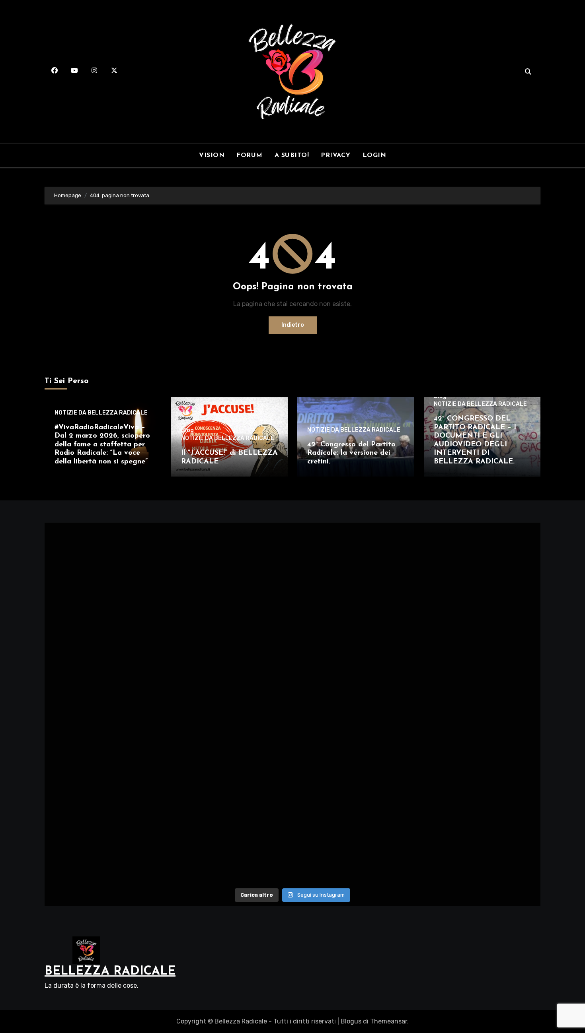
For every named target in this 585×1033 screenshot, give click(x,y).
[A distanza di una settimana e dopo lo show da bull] (479, 848)
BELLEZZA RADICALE (110, 971)
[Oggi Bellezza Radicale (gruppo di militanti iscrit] (354, 848)
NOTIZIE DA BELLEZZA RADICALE (101, 413)
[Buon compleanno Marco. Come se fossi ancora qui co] (479, 704)
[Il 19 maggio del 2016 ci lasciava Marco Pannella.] (354, 704)
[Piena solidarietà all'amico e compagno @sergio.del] (479, 776)
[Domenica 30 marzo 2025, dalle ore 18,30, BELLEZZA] (230, 776)
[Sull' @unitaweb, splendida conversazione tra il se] (105, 848)
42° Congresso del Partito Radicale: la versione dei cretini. (351, 453)
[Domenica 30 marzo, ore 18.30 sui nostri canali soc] (105, 776)
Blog (187, 430)
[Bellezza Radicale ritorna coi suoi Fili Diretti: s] (230, 848)
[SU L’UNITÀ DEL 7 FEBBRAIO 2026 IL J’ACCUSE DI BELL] (230, 633)
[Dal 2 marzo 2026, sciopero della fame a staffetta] (230, 561)
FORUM (249, 155)
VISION (211, 155)
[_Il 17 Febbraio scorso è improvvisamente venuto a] (479, 561)
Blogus (351, 1021)
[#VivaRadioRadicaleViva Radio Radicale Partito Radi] (105, 561)
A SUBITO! (292, 155)
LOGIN (374, 155)
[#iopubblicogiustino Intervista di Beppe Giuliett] (479, 633)
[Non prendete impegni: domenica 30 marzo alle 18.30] (354, 776)
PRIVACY (336, 155)
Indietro (292, 325)
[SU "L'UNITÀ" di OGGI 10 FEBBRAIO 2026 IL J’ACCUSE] (105, 633)
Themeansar (388, 1021)
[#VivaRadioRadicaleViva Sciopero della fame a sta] (354, 561)
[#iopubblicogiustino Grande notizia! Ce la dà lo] (354, 633)
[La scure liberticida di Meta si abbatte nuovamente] (105, 704)
